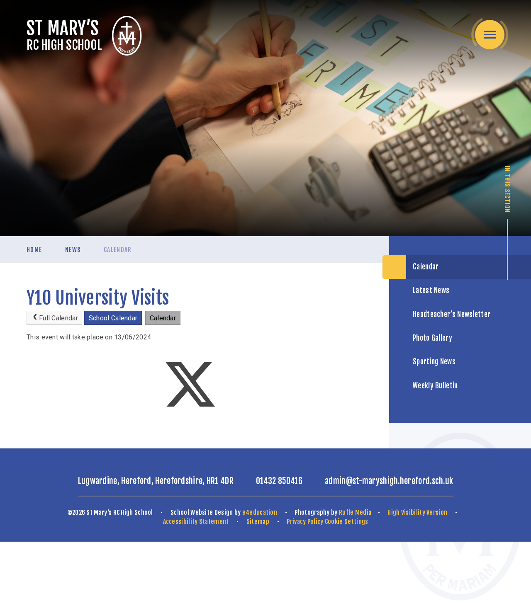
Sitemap (257, 522)
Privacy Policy (305, 522)
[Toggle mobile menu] (489, 34)
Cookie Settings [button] (346, 522)
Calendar (118, 250)
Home (34, 250)
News (72, 250)
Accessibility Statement (196, 522)
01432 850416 (279, 481)
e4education (259, 512)
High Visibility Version (417, 512)
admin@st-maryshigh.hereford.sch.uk (389, 481)
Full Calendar (58, 318)
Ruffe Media (355, 512)
